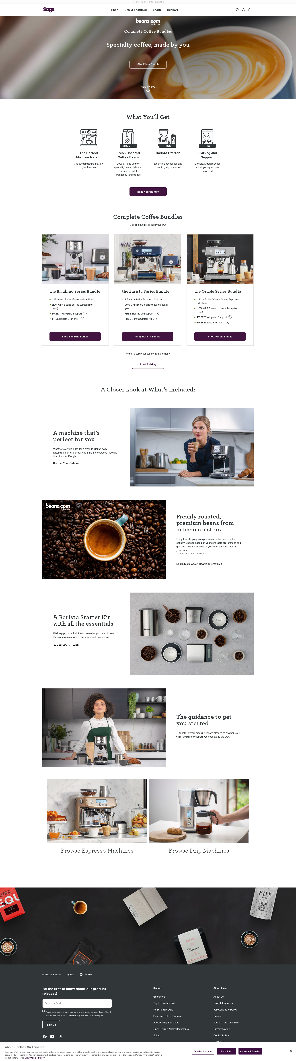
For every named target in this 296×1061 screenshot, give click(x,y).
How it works (148, 86)
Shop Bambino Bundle (75, 336)
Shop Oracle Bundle (220, 336)
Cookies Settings (203, 1051)
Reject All (226, 1051)
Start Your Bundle (148, 64)
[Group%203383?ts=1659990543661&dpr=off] (199, 811)
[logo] (49, 9)
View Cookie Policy (35, 1058)
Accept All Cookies (250, 1051)
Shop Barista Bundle (147, 336)
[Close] (291, 1051)
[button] (172, 10)
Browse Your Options (66, 463)
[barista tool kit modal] (85, 313)
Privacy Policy (74, 1016)
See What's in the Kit (66, 645)
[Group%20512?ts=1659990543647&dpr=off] (97, 811)
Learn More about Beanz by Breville (198, 563)
